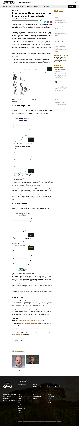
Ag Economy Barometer (37, 396)
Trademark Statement (49, 420)
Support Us (48, 6)
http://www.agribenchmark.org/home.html (27, 320)
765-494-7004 (20, 386)
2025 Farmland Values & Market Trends (59, 82)
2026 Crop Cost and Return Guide (60, 70)
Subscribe (71, 6)
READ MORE (56, 36)
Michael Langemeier (18, 370)
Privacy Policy (54, 421)
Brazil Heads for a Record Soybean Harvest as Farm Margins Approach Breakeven (60, 40)
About (42, 6)
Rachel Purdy (32, 365)
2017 (18, 35)
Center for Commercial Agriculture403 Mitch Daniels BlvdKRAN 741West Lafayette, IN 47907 (23, 382)
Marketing (19, 410)
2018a (20, 35)
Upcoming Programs (51, 396)
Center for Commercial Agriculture (25, 2)
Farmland (19, 398)
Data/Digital (20, 396)
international (17, 351)
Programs (36, 6)
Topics (10, 6)
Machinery (20, 406)
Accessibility (20, 421)
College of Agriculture (7, 396)
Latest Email (49, 394)
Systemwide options (53, 386)
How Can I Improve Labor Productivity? (26, 328)
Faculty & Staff (50, 398)
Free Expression (39, 421)
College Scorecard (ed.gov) (46, 421)
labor (21, 351)
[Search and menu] (75, 2)
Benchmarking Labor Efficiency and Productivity (27, 323)
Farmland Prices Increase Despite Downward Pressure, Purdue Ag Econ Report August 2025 (61, 96)
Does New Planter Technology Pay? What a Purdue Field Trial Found (61, 14)
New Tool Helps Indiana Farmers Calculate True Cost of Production (60, 27)
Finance (19, 400)
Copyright (28, 420)
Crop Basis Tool (35, 394)
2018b (23, 35)
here (16, 56)
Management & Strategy (22, 408)
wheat (23, 351)
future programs (57, 60)
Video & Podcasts (28, 6)
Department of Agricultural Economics (9, 394)
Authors (4, 6)
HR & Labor (20, 402)
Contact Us (49, 400)
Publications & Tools (18, 6)
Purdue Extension (6, 398)
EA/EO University (26, 421)
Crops (19, 394)
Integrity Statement (32, 421)
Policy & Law (20, 412)
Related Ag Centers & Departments (9, 400)
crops (13, 351)
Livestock (19, 404)
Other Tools (35, 398)
